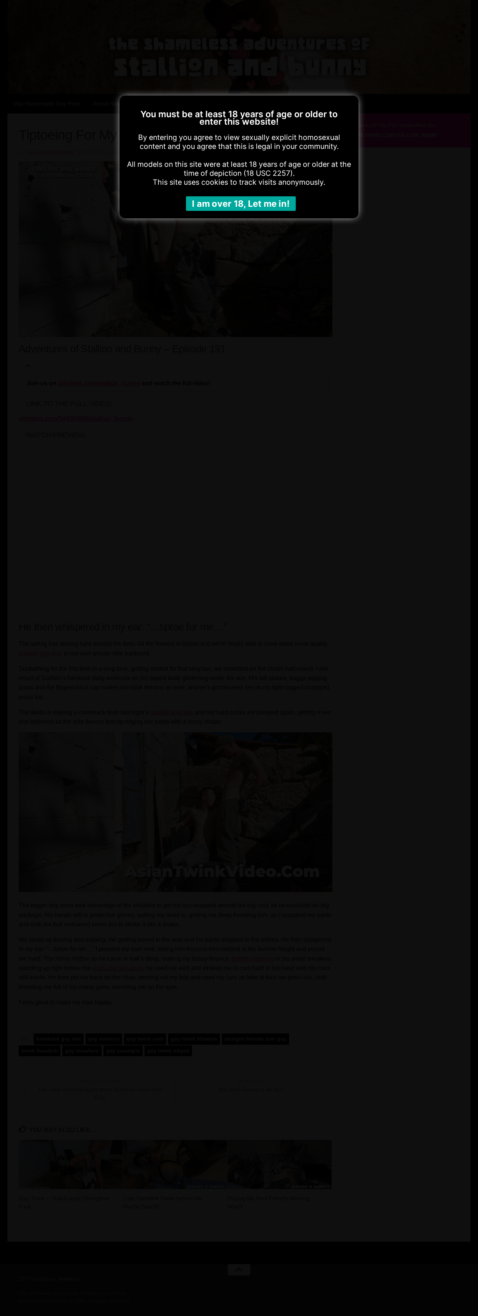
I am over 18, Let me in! (241, 203)
